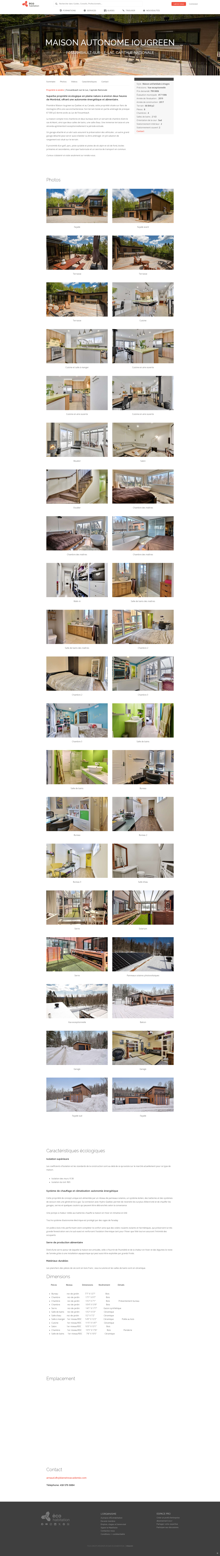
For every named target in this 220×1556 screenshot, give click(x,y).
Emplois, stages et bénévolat (113, 1524)
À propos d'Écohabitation (111, 1518)
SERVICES (91, 10)
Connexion (193, 4)
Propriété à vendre (55, 90)
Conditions (105, 1534)
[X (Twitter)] (59, 1524)
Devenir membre (108, 1521)
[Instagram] (51, 1524)
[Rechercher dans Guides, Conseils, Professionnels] (57, 4)
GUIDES (110, 10)
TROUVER (130, 10)
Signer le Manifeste (109, 1528)
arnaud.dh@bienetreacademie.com (66, 1477)
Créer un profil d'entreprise (168, 1518)
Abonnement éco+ (164, 1521)
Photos (63, 82)
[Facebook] (42, 1524)
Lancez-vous (179, 4)
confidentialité (119, 1534)
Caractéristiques (89, 82)
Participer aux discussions (167, 1527)
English (129, 1546)
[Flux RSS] (68, 1524)
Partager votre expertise (167, 1524)
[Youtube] (46, 1524)
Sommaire (50, 82)
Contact (104, 82)
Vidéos (74, 82)
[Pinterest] (64, 1524)
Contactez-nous (108, 1531)
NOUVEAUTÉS (153, 10)
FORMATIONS (69, 10)
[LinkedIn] (55, 1524)
